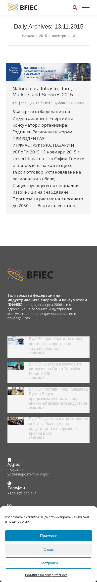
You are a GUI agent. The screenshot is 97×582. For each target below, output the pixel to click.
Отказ (49, 549)
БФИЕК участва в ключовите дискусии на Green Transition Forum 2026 (55, 369)
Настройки (49, 563)
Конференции (23, 103)
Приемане (48, 536)
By (59, 103)
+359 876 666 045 (22, 493)
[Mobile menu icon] (86, 7)
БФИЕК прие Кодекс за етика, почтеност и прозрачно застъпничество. (56, 343)
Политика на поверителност (46, 575)
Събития (43, 103)
